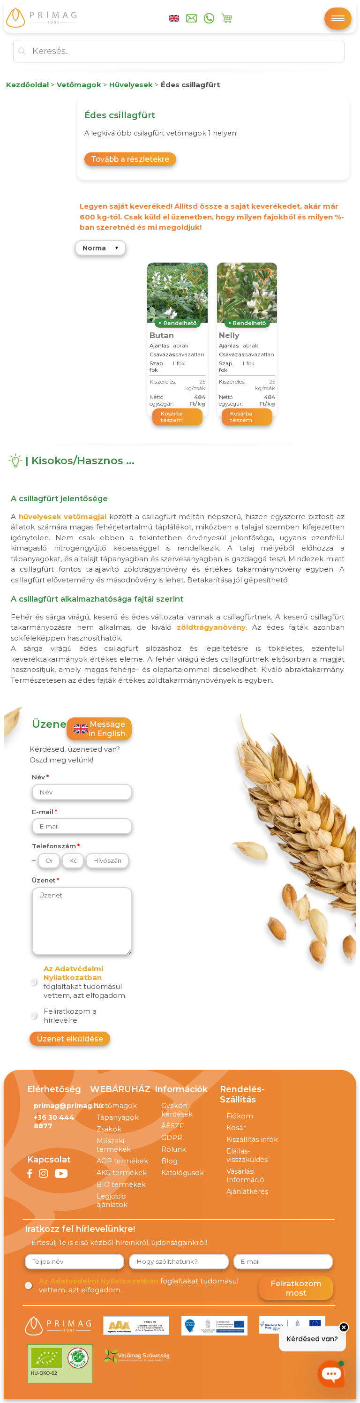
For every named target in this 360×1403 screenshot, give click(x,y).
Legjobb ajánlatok (112, 1200)
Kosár (236, 1128)
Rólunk (173, 1149)
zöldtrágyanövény (211, 627)
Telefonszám (54, 846)
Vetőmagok (117, 1105)
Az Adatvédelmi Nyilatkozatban (73, 973)
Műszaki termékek (114, 1145)
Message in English (107, 728)
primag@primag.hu (68, 1105)
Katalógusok (182, 1173)
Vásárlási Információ (245, 1175)
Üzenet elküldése (70, 1038)
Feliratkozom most (296, 1288)
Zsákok (109, 1129)
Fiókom (239, 1116)
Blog (169, 1161)
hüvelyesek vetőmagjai (63, 516)
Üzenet (43, 880)
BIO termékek (121, 1184)
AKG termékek (122, 1173)
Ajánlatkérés (247, 1191)
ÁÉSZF (172, 1126)
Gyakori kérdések (177, 1109)
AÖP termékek (122, 1161)
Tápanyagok (118, 1117)
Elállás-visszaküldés (247, 1155)
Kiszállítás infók (252, 1139)
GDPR (171, 1137)
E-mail (42, 811)
